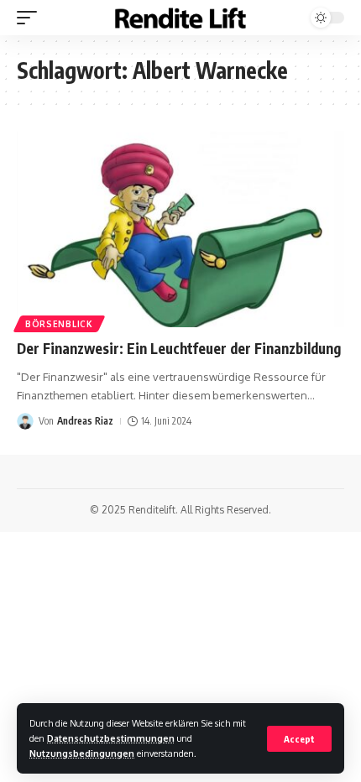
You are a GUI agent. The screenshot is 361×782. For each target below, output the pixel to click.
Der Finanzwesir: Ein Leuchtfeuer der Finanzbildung (179, 348)
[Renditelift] (180, 18)
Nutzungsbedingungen (81, 753)
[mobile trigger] (31, 17)
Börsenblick (59, 324)
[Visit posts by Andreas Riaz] (25, 421)
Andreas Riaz (85, 420)
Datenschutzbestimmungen (111, 737)
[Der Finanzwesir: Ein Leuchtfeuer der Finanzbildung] (180, 229)
